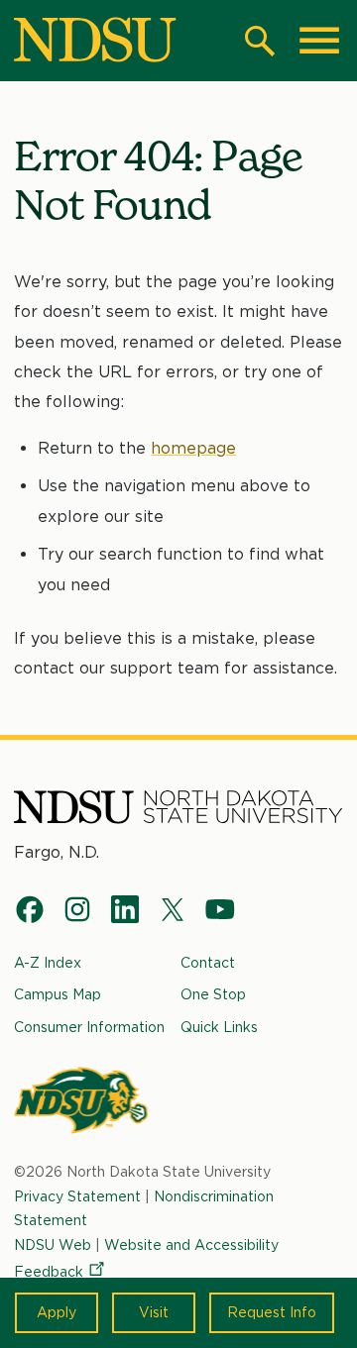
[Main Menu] (319, 40)
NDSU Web (52, 1245)
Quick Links (219, 1027)
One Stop (213, 994)
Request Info (271, 1312)
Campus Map (57, 994)
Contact (207, 963)
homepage (193, 448)
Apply (56, 1312)
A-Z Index (47, 963)
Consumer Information (89, 1027)
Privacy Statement (77, 1196)
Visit (154, 1312)
